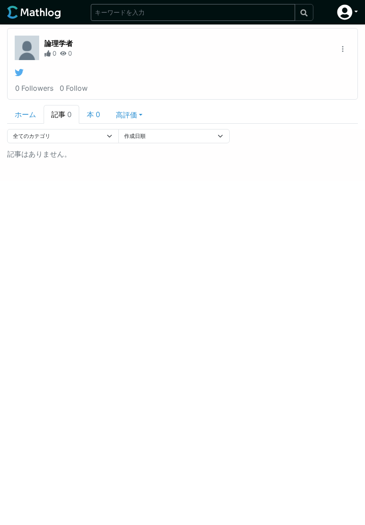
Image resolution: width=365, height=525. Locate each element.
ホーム (25, 114)
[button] (347, 12)
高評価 (126, 115)
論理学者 (59, 43)
